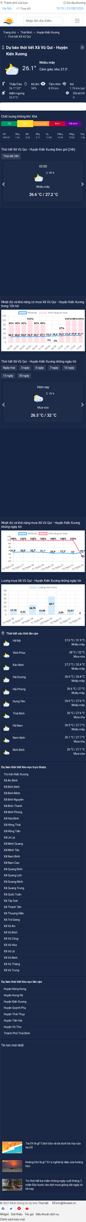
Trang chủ (9, 32)
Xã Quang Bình (13, 869)
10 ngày (69, 367)
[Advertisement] (43, 252)
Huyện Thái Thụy (14, 1014)
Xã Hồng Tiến (12, 831)
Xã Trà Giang (12, 919)
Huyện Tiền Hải (13, 1020)
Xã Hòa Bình (11, 818)
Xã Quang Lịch (13, 875)
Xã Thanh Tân (12, 907)
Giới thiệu (16, 1214)
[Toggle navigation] (77, 21)
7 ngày (54, 367)
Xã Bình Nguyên (14, 799)
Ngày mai (9, 367)
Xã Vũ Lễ (9, 951)
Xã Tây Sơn (11, 900)
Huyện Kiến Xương (48, 32)
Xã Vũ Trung (11, 970)
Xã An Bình (11, 780)
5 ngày (39, 367)
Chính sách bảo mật (12, 1219)
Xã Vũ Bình (10, 932)
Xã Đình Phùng (13, 812)
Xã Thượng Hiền (14, 913)
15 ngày (8, 375)
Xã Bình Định (12, 786)
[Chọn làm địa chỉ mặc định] (82, 47)
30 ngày (24, 375)
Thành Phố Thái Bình (17, 1033)
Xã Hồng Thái (12, 824)
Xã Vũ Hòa (10, 945)
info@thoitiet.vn (65, 1203)
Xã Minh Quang (13, 843)
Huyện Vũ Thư (12, 1026)
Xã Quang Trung (14, 888)
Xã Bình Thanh (13, 806)
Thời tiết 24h (11, 156)
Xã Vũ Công (11, 938)
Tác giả (29, 1214)
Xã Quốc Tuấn (12, 894)
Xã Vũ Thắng (12, 964)
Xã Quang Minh (13, 881)
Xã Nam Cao (11, 862)
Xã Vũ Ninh (10, 957)
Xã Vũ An (9, 926)
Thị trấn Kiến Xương (16, 774)
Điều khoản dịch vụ (47, 1214)
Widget (4, 1214)
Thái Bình (26, 32)
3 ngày (25, 367)
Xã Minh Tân (11, 850)
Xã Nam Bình (12, 856)
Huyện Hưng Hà (13, 995)
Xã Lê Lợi (9, 837)
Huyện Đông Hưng (15, 988)
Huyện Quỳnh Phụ (15, 1007)
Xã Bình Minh (12, 793)
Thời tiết (43, 1203)
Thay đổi (25, 8)
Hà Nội (7, 8)
